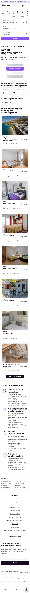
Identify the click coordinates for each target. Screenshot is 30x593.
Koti (2, 57)
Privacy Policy (15, 511)
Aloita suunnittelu (15, 68)
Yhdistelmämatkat (19, 483)
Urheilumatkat (4, 485)
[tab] (3, 14)
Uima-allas (7, 93)
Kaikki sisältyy (19, 93)
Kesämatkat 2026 (5, 481)
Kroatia (9, 57)
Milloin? (5, 26)
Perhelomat (18, 485)
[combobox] (14, 22)
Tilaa (15, 562)
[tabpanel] (15, 29)
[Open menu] (26, 5)
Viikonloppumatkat (20, 487)
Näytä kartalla (8, 102)
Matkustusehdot (15, 514)
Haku (15, 38)
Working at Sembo (15, 517)
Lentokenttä (9, 73)
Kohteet (15, 524)
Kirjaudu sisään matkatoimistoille (15, 530)
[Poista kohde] (27, 22)
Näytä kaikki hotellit (15, 376)
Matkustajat (6, 32)
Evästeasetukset (16, 536)
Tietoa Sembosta (15, 507)
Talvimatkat (18, 481)
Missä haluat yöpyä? (8, 21)
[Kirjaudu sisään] (22, 5)
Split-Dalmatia (20, 57)
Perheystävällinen (9, 89)
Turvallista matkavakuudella (15, 520)
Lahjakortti (15, 527)
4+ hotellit (22, 89)
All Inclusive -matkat (6, 483)
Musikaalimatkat (5, 487)
